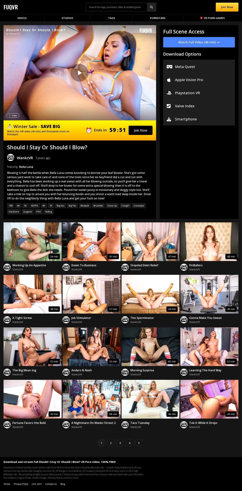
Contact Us (51, 484)
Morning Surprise (142, 370)
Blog (62, 484)
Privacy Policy (21, 484)
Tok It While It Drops (203, 423)
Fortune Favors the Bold (29, 423)
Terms (7, 484)
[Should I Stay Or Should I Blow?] (79, 73)
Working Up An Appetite (29, 265)
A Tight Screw (22, 318)
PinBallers (196, 265)
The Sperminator (142, 318)
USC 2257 (37, 484)
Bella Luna (26, 167)
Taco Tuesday (140, 423)
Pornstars (157, 18)
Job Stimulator (81, 318)
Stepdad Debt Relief (144, 265)
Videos (22, 18)
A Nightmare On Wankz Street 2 (93, 423)
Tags (111, 18)
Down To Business (83, 265)
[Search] (151, 7)
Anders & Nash (81, 370)
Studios (67, 18)
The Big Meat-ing (24, 370)
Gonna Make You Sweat (205, 318)
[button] (141, 130)
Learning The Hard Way (205, 370)
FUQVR (11, 7)
